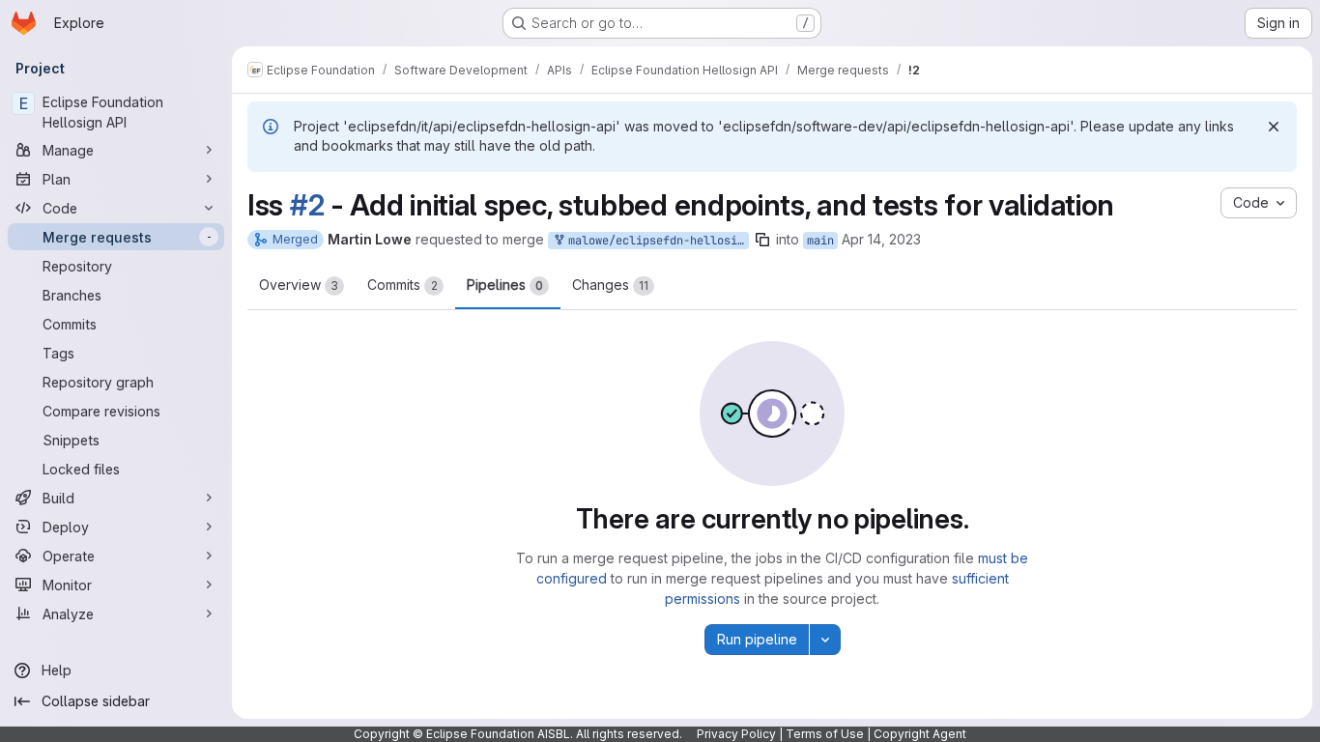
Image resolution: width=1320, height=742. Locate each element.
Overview (298, 284)
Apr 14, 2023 (881, 239)
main (820, 240)
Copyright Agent (920, 734)
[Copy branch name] (762, 239)
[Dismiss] (1273, 126)
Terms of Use (825, 734)
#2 (307, 204)
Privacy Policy (736, 734)
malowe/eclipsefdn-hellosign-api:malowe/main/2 (655, 240)
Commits (402, 284)
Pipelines (505, 284)
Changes (610, 284)
